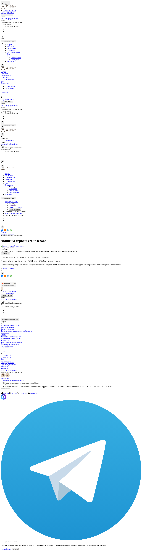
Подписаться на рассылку (10, 319)
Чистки (3, 335)
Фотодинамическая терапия (11, 336)
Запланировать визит (8, 41)
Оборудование (6, 357)
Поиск (7, 4)
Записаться (5, 253)
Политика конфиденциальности (12, 380)
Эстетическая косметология (10, 338)
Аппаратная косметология (10, 325)
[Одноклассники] (5, 230)
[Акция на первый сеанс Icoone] (12, 246)
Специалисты (6, 355)
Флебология (5, 340)
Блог (2, 359)
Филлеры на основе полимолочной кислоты (16, 331)
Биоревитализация (7, 329)
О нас (3, 351)
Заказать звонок (7, 15)
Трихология (5, 333)
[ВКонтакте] (2, 230)
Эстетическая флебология (10, 344)
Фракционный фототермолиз (11, 342)
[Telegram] (8, 230)
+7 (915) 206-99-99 (9, 11)
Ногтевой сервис (7, 346)
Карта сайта (5, 378)
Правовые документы (8, 365)
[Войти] (2, 164)
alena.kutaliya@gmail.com (9, 19)
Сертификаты (6, 361)
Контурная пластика (8, 327)
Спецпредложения (7, 363)
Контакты (4, 366)
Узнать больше (6, 549)
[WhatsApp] (11, 230)
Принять (15, 549)
